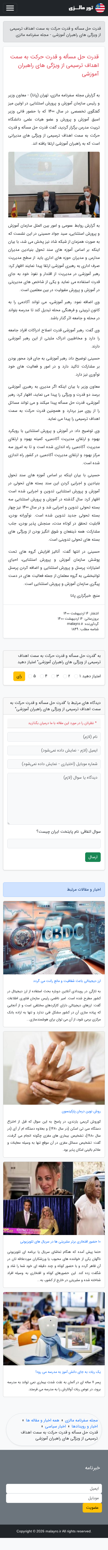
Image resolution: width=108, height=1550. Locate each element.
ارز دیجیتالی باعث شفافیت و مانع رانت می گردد (67, 981)
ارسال (92, 857)
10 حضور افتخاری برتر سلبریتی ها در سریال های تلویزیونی (60, 1241)
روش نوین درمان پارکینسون (81, 1111)
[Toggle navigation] (10, 8)
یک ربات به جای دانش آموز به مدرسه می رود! (68, 1372)
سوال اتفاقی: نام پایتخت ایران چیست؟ (68, 832)
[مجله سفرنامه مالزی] (86, 8)
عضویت (92, 1507)
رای (19, 676)
